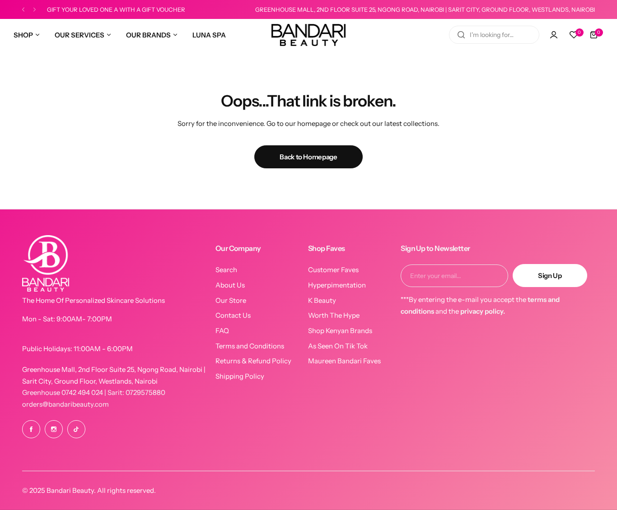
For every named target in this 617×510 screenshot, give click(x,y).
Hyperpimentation (337, 285)
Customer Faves (333, 269)
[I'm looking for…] (461, 35)
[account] (554, 35)
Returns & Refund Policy (253, 361)
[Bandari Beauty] (308, 35)
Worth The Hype (334, 315)
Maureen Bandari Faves (344, 361)
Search (226, 269)
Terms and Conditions (249, 346)
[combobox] (494, 35)
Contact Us (233, 315)
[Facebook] (31, 429)
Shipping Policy (239, 376)
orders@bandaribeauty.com (65, 404)
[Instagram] (54, 429)
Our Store (230, 300)
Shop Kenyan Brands (340, 330)
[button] (23, 10)
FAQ (222, 330)
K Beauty (322, 300)
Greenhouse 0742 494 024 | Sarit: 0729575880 (93, 392)
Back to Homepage (308, 157)
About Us (230, 285)
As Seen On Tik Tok (338, 346)
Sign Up (549, 275)
